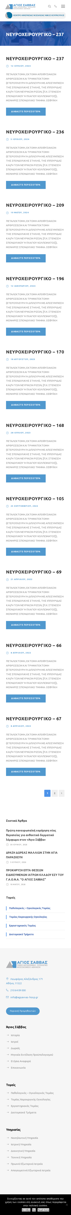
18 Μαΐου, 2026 (18, 884)
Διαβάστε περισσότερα (25, 111)
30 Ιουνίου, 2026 (18, 845)
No (34, 1210)
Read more (43, 1210)
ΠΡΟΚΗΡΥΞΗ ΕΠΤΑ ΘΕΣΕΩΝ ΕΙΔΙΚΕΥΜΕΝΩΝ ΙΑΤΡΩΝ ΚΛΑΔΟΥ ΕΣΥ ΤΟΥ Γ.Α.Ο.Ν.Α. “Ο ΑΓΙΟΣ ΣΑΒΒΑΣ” (35, 875)
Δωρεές (15, 1048)
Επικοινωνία (18, 1067)
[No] (66, 1204)
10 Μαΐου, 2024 (20, 212)
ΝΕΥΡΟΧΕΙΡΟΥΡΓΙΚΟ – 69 (34, 572)
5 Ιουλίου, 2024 (20, 139)
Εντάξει (26, 1210)
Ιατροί (14, 1041)
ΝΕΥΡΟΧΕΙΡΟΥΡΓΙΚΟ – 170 (35, 352)
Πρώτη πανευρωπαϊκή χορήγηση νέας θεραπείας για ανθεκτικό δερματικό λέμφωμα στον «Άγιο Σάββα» (31, 835)
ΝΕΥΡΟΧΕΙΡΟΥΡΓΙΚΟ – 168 (35, 425)
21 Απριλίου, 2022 (21, 579)
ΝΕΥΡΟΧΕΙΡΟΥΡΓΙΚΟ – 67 (34, 718)
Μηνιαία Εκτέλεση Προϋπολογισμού (32, 1054)
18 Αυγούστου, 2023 (23, 359)
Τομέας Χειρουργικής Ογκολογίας (28, 917)
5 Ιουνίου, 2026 (18, 862)
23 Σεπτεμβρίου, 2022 (24, 506)
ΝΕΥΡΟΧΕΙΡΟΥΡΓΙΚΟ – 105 (35, 498)
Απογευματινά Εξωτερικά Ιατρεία (30, 1170)
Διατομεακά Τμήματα (21, 934)
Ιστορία (15, 1035)
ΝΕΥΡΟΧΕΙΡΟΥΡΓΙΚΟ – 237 (35, 58)
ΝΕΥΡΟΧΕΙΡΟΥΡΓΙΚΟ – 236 (35, 131)
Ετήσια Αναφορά (21, 1061)
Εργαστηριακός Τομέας (22, 925)
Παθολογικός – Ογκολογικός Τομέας (29, 908)
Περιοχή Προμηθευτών (23, 1011)
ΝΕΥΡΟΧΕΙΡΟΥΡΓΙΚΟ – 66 (34, 645)
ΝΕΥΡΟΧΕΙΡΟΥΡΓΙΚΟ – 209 (35, 205)
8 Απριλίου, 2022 (21, 653)
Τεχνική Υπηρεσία (21, 1157)
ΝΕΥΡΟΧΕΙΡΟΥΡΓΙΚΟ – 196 (35, 278)
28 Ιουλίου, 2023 (21, 433)
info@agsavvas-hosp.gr (24, 997)
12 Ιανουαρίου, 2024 (23, 286)
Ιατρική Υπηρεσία (21, 1144)
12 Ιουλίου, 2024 (21, 66)
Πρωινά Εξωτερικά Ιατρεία (27, 1163)
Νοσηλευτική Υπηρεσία (24, 1137)
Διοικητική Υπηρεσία (23, 1150)
